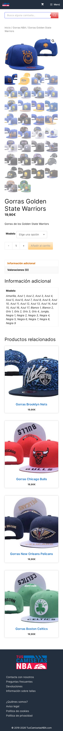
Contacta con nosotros (20, 677)
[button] (53, 41)
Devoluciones (14, 686)
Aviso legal (12, 706)
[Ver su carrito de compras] (42, 5)
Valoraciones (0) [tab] (18, 269)
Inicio (8, 27)
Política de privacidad (19, 715)
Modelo (10, 233)
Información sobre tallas (21, 690)
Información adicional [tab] (21, 263)
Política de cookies (17, 711)
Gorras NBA (19, 27)
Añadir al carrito (40, 245)
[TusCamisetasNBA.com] (6, 5)
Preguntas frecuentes (19, 681)
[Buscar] (54, 15)
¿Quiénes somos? (17, 701)
